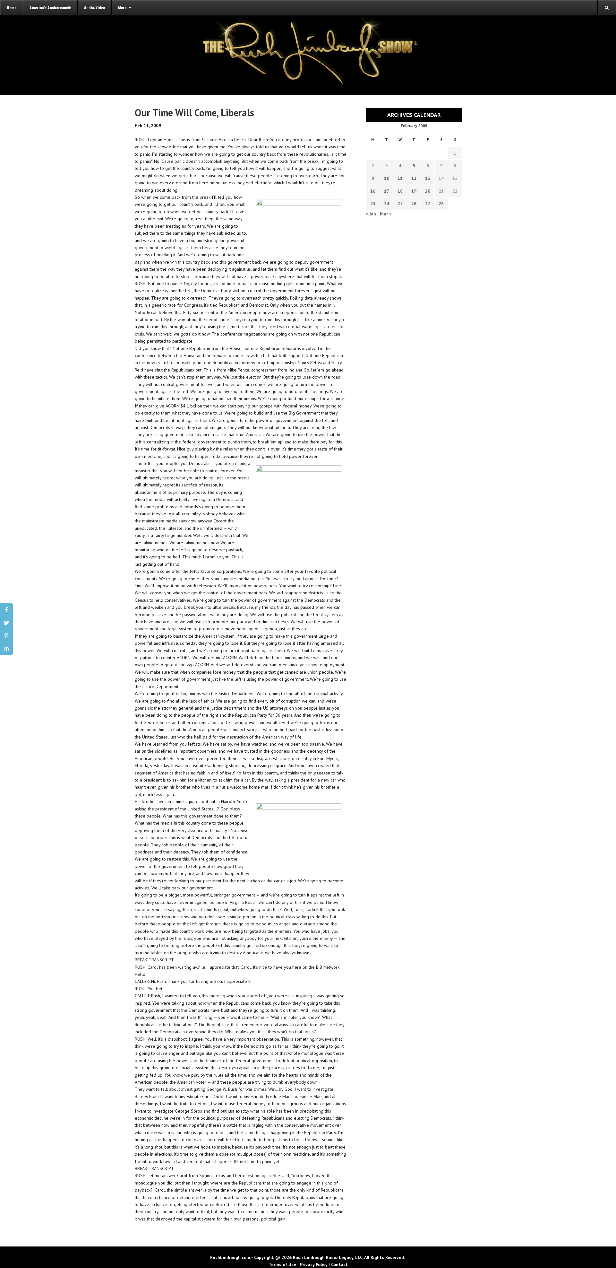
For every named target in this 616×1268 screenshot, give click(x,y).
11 (400, 178)
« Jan (371, 214)
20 (427, 191)
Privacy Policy (313, 1264)
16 (372, 191)
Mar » (385, 214)
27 (427, 203)
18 (400, 191)
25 (400, 203)
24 (386, 203)
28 (441, 203)
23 (372, 203)
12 (413, 178)
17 (386, 191)
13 (427, 178)
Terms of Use (282, 1264)
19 (413, 191)
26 (413, 203)
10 (386, 178)
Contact (339, 1264)
